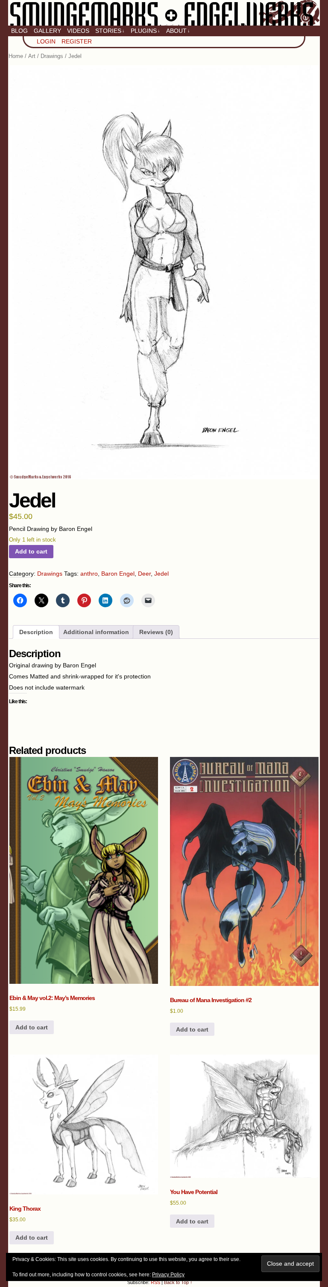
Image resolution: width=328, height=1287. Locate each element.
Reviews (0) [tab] (156, 632)
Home (16, 56)
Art (31, 56)
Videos (78, 30)
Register (77, 41)
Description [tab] (36, 632)
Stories (110, 30)
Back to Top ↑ (178, 1282)
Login (46, 41)
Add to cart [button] (31, 1027)
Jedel (161, 573)
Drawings (52, 56)
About (178, 30)
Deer (144, 573)
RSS (155, 1282)
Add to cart (31, 551)
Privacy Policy (168, 1275)
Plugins (145, 30)
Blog (19, 30)
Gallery (47, 30)
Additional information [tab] (96, 632)
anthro (89, 573)
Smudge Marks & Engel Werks (164, 12)
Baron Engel (118, 573)
